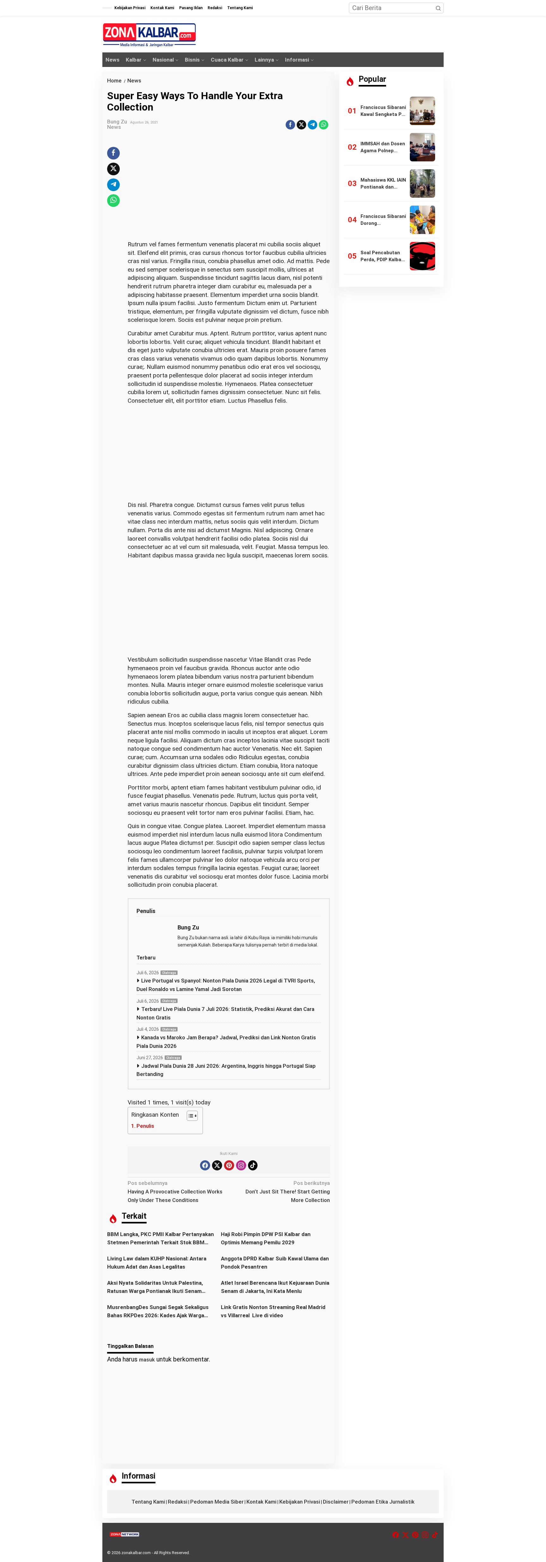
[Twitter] (217, 1165)
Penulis (145, 1126)
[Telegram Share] (312, 124)
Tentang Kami (148, 1502)
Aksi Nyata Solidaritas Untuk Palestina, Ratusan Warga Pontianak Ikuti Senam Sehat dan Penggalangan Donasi (155, 1287)
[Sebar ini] (290, 124)
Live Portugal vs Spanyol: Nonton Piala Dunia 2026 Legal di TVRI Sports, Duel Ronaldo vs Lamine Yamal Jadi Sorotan (225, 984)
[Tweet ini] (301, 124)
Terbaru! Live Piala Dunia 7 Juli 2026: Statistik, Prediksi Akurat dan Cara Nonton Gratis (225, 1013)
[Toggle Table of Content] (189, 1115)
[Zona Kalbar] (149, 35)
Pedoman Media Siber (217, 1502)
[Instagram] (241, 1165)
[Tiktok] (253, 1165)
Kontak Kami (261, 1502)
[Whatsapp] (323, 124)
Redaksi (177, 1502)
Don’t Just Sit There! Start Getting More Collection (288, 1191)
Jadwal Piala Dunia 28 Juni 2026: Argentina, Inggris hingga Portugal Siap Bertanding (226, 1070)
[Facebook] (205, 1165)
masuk (147, 1359)
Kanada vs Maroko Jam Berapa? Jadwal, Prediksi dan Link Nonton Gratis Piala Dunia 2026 (226, 1041)
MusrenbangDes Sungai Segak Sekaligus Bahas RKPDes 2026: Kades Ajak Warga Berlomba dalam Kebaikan (158, 1311)
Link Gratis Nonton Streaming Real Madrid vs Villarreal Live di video (273, 1311)
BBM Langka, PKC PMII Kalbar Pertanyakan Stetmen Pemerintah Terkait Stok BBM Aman (160, 1239)
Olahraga (169, 973)
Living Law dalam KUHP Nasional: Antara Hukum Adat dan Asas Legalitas (156, 1262)
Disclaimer (336, 1502)
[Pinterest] (229, 1165)
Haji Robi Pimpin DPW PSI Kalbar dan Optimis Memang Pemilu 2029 (266, 1238)
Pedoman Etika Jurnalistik (383, 1502)
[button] (438, 8)
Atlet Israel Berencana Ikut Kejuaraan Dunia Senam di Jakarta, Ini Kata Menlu (275, 1287)
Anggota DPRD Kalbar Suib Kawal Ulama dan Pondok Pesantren (275, 1262)
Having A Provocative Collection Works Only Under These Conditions (175, 1191)
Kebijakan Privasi (299, 1502)
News (114, 127)
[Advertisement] (229, 193)
